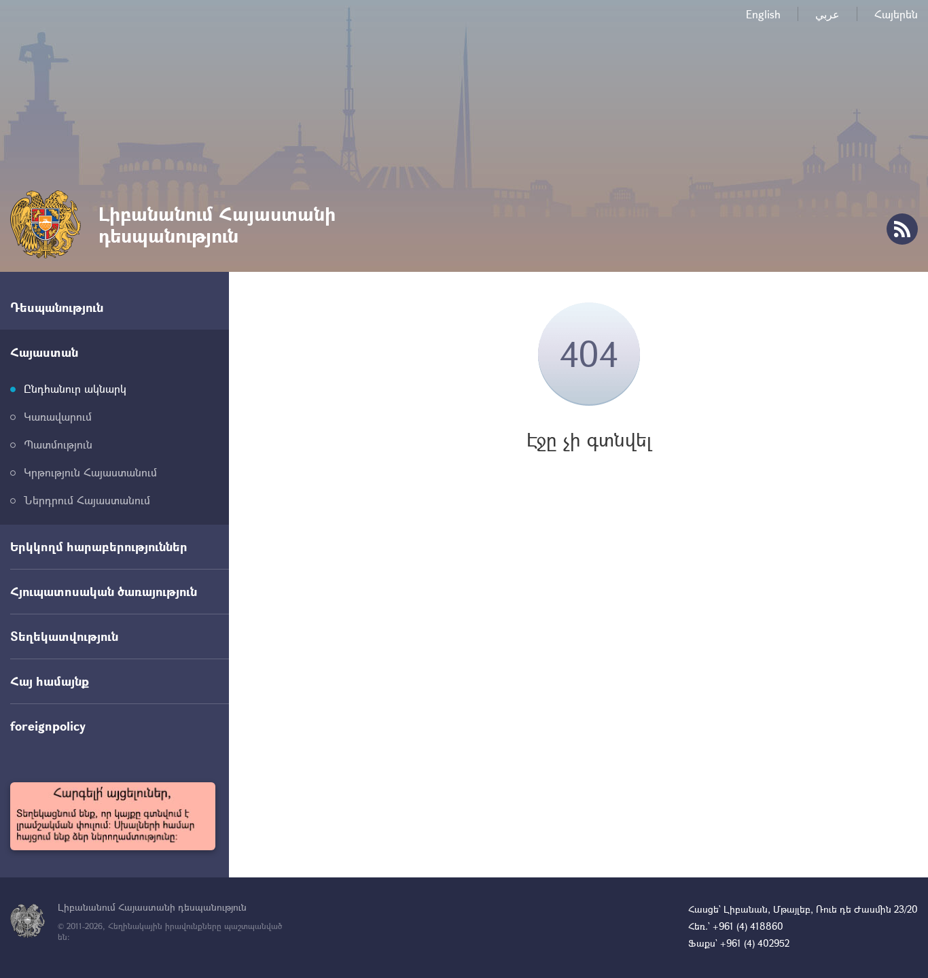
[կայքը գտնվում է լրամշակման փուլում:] (112, 816)
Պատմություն (58, 444)
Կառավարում (58, 416)
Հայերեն (896, 14)
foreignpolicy (48, 726)
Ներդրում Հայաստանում (87, 500)
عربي (827, 14)
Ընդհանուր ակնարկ (75, 388)
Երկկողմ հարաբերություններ (99, 546)
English (763, 14)
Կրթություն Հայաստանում (90, 472)
